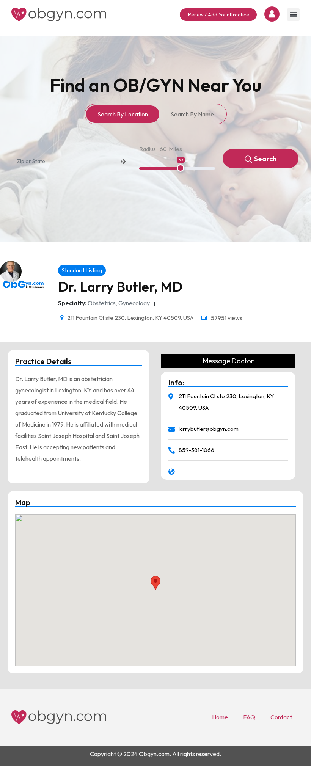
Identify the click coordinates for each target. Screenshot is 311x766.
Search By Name (192, 114)
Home (220, 717)
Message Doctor (228, 361)
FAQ (249, 717)
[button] (293, 14)
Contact (281, 717)
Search (265, 158)
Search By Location (122, 114)
